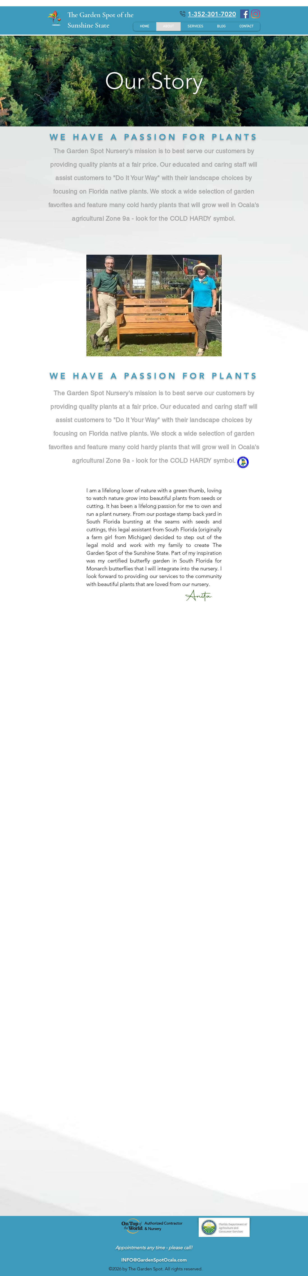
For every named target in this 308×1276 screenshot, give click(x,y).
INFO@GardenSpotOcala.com (154, 1260)
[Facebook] (244, 13)
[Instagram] (255, 13)
